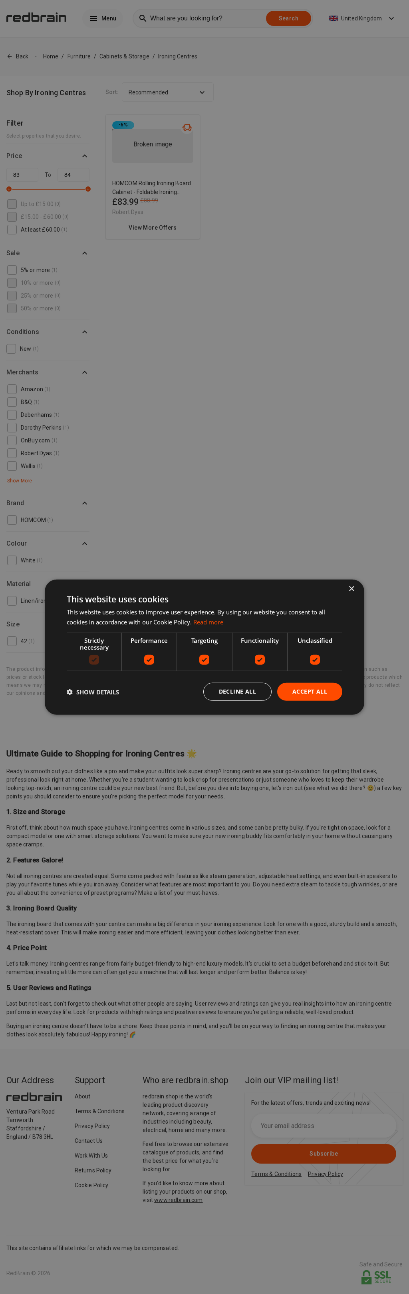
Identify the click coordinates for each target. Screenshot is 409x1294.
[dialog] (204, 647)
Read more (208, 622)
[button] (93, 691)
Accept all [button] (309, 691)
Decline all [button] (237, 691)
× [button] (351, 589)
